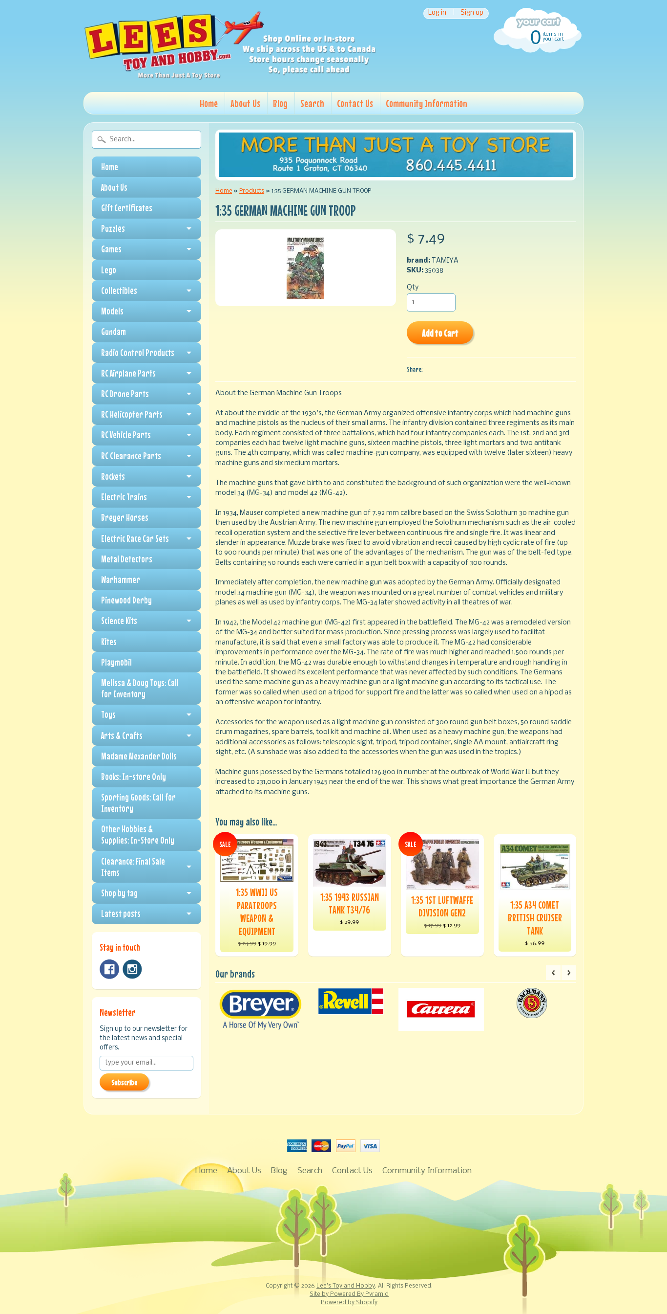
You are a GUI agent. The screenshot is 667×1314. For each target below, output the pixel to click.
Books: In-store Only (133, 776)
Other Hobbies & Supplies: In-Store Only (137, 835)
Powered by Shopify (349, 1303)
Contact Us (355, 103)
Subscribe (124, 1082)
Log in (437, 13)
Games (111, 249)
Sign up (471, 13)
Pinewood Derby (126, 600)
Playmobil (116, 662)
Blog (280, 103)
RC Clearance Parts (131, 455)
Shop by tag (119, 893)
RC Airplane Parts (128, 373)
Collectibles (119, 290)
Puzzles (113, 228)
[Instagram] (132, 969)
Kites (109, 641)
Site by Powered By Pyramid (349, 1294)
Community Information (426, 103)
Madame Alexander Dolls (139, 756)
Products (251, 191)
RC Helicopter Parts (132, 414)
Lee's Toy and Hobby (345, 1286)
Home (209, 103)
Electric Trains (124, 496)
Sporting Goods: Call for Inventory (138, 803)
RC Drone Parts (125, 393)
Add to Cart (440, 332)
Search (312, 103)
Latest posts (121, 913)
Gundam (113, 331)
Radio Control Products (137, 352)
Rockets (113, 476)
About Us (245, 103)
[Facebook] (109, 969)
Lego (108, 270)
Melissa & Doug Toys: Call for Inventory (140, 688)
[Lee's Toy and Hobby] (229, 77)
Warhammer (120, 579)
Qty (412, 287)
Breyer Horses (124, 517)
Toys (108, 714)
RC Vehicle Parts (126, 434)
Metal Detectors (126, 559)
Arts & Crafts (122, 735)
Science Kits (119, 620)
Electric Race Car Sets (135, 538)
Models (112, 311)
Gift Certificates (126, 207)
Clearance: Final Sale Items (133, 867)
